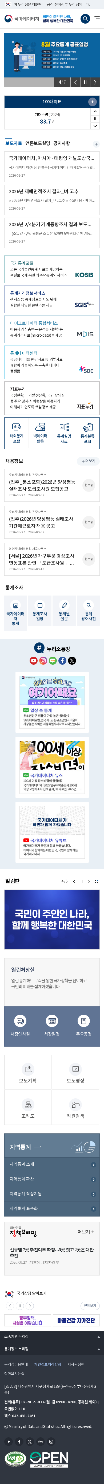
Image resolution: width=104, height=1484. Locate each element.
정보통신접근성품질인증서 (15, 1459)
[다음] (95, 82)
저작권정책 (75, 1365)
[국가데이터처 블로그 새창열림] (53, 661)
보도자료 (13, 143)
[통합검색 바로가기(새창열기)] (85, 19)
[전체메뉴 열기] (95, 19)
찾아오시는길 (14, 1374)
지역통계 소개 (22, 1164)
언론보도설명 (37, 143)
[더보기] (96, 881)
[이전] (75, 82)
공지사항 (61, 143)
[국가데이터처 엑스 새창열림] (72, 661)
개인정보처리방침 (47, 1364)
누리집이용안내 (16, 1365)
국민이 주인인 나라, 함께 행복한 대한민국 (60, 19)
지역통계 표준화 (24, 1208)
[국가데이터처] (21, 18)
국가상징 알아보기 (25, 1294)
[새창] (92, 102)
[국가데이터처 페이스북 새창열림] (62, 661)
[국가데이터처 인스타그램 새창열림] (43, 661)
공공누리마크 (49, 1459)
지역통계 (20, 1147)
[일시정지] (85, 82)
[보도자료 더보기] (96, 144)
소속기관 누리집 (14, 1336)
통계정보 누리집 (14, 1349)
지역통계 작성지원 (26, 1194)
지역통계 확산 (22, 1179)
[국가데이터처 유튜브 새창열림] (34, 661)
